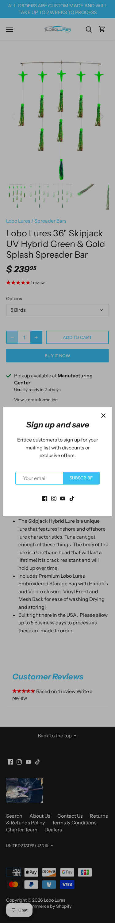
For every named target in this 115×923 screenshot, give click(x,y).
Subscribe (81, 477)
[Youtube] (62, 497)
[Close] (103, 415)
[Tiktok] (72, 497)
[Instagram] (53, 497)
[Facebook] (44, 497)
